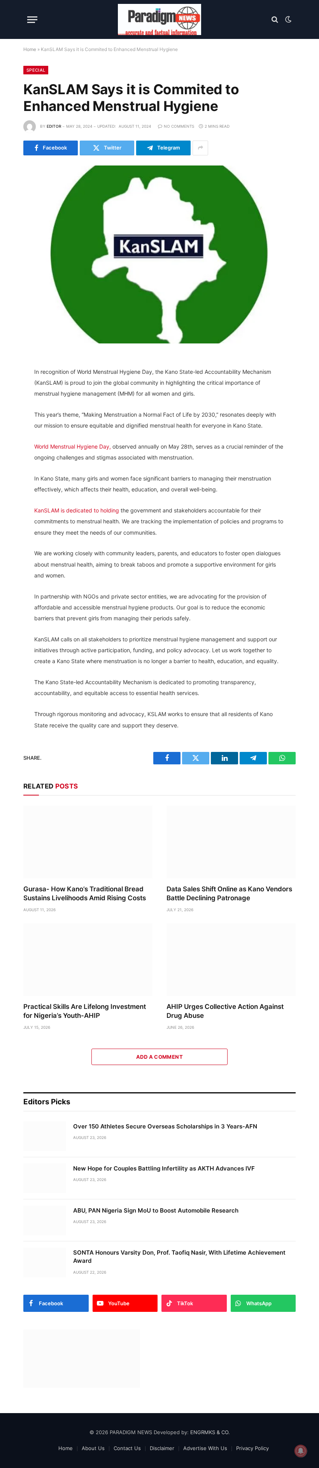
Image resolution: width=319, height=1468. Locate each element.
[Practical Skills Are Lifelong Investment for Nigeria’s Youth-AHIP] (87, 959)
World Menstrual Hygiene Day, (72, 446)
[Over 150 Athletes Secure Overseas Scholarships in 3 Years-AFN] (44, 1136)
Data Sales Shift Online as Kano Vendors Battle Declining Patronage (229, 893)
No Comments (179, 126)
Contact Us (127, 1448)
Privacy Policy (252, 1448)
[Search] (275, 19)
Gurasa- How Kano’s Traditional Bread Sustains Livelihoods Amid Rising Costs (84, 893)
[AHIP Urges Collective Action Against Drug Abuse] (231, 959)
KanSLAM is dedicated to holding (76, 510)
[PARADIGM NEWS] (159, 19)
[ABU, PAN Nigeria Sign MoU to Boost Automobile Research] (44, 1220)
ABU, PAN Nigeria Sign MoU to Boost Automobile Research (155, 1210)
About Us (93, 1448)
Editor (54, 126)
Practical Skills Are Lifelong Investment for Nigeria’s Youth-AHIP (84, 1011)
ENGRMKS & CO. (210, 1432)
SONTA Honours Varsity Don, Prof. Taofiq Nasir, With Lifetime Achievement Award (179, 1256)
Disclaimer (162, 1448)
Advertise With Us (205, 1448)
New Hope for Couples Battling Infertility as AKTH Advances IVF (164, 1168)
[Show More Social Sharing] (200, 148)
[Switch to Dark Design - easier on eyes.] (287, 19)
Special (35, 70)
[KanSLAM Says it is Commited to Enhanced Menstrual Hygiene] (159, 254)
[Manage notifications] (300, 1451)
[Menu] (32, 19)
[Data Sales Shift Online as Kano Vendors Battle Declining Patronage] (231, 842)
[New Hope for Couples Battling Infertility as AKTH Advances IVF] (44, 1178)
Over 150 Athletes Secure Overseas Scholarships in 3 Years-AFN (165, 1126)
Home (29, 49)
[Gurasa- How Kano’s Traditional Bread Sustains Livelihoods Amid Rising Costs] (87, 842)
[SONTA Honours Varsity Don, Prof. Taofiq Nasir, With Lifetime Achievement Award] (44, 1262)
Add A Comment (159, 1057)
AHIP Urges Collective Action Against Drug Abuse (225, 1011)
